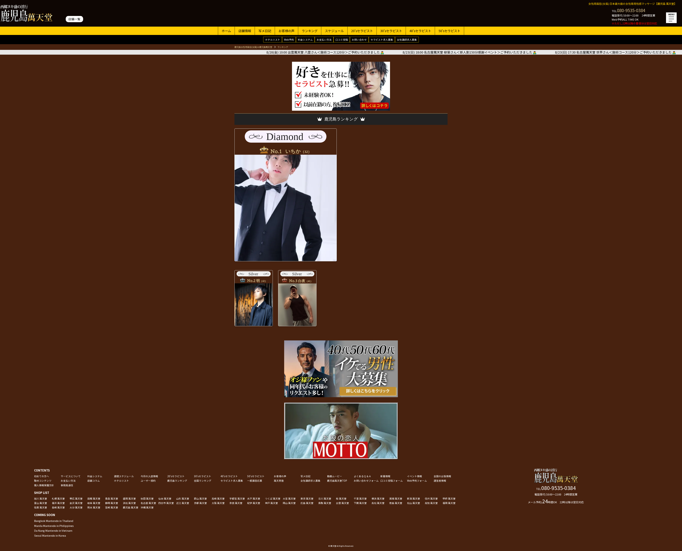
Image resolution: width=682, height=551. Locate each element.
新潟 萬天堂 (413, 498)
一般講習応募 (254, 480)
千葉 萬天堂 (360, 498)
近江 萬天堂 (182, 503)
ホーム (226, 30)
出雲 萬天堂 (342, 503)
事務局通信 (67, 485)
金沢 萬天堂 (76, 503)
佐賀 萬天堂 (40, 507)
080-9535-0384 (631, 10)
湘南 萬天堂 (395, 498)
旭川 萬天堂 (40, 498)
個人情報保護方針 (44, 485)
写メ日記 (264, 30)
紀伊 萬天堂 (253, 503)
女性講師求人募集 (407, 39)
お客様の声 (286, 30)
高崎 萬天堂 (218, 498)
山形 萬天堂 (182, 498)
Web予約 (289, 39)
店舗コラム (93, 480)
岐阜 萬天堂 (93, 503)
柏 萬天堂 (341, 498)
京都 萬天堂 (200, 503)
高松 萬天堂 (378, 503)
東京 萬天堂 (307, 498)
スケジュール (334, 30)
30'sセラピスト (391, 30)
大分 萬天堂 (76, 507)
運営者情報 (440, 480)
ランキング (310, 30)
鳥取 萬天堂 (324, 503)
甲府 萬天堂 (449, 498)
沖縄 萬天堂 (147, 507)
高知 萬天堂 (431, 503)
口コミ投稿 (341, 39)
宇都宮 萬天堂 (237, 498)
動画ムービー (334, 476)
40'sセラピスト (420, 30)
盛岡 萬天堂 (129, 498)
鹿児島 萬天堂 (130, 507)
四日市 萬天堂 (166, 503)
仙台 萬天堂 (164, 498)
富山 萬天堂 (40, 503)
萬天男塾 (279, 480)
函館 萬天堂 (93, 498)
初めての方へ (41, 476)
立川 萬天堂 (324, 498)
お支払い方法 (324, 39)
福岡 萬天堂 (449, 503)
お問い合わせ (359, 39)
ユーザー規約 (148, 480)
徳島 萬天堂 (395, 503)
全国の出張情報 (442, 476)
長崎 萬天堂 (58, 507)
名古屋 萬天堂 (148, 503)
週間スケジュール (124, 476)
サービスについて (71, 476)
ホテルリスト (272, 39)
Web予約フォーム (417, 480)
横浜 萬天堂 (378, 498)
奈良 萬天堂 (235, 503)
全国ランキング (202, 480)
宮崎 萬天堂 (111, 507)
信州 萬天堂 (431, 498)
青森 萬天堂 (111, 498)
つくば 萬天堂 (272, 498)
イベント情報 (414, 476)
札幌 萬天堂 (58, 498)
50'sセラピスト (449, 30)
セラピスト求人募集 (382, 39)
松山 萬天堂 (413, 503)
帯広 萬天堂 (76, 498)
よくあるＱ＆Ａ (362, 476)
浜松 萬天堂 (129, 503)
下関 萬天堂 (360, 503)
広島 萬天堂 (307, 503)
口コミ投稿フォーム (391, 480)
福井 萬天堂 (58, 503)
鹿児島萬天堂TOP (337, 480)
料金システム (305, 39)
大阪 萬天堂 (218, 503)
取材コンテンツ (43, 480)
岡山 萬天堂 (289, 503)
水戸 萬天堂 (253, 498)
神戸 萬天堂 (271, 503)
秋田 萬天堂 (147, 498)
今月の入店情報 (149, 476)
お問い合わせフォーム (366, 480)
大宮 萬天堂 (289, 498)
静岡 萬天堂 (111, 503)
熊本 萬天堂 (93, 507)
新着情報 (385, 476)
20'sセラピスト (362, 30)
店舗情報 (244, 30)
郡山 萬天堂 (200, 498)
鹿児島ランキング (177, 480)
